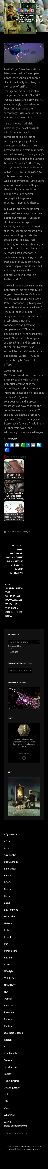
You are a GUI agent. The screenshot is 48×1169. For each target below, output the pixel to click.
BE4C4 (10, 532)
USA (6, 1101)
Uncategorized (12, 1087)
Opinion (8, 998)
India (6, 930)
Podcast (8, 1019)
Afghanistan (10, 834)
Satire (7, 1046)
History (8, 923)
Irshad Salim (10, 950)
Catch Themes (33, 1149)
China (7, 902)
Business (17, 532)
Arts (6, 848)
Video (7, 1108)
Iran (6, 944)
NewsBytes (10, 985)
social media (10, 1067)
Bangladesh (10, 868)
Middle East (10, 978)
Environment (11, 909)
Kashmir (8, 957)
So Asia (8, 1060)
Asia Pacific (10, 855)
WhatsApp (9, 1115)
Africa (7, 841)
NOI (6, 991)
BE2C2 (7, 875)
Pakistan (8, 1005)
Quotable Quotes (13, 1032)
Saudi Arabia (10, 1053)
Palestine (9, 1012)
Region (8, 1039)
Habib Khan (10, 916)
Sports (7, 1074)
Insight (7, 937)
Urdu (6, 1094)
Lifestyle (26, 532)
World (7, 1121)
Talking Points (11, 1080)
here (14, 438)
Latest (7, 964)
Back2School (11, 861)
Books (7, 889)
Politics (8, 1026)
